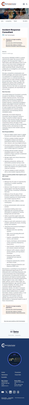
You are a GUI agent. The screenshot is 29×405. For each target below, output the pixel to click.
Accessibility (4, 377)
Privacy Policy (18, 374)
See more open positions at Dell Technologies (14, 321)
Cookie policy (18, 335)
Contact (3, 372)
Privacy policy (11, 335)
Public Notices (4, 374)
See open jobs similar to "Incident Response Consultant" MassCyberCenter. (15, 45)
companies (8, 21)
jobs (2, 21)
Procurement (18, 372)
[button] (24, 4)
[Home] (9, 4)
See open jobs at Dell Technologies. (14, 42)
